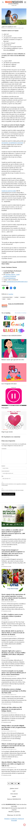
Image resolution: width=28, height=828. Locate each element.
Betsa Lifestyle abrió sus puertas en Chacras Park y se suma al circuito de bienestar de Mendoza (13, 632)
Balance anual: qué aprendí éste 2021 (13, 359)
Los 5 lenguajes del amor (9, 384)
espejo (3, 299)
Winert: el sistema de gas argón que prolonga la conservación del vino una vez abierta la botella (13, 745)
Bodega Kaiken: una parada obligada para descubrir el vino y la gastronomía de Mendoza (14, 727)
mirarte (8, 299)
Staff (14, 791)
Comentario (4, 448)
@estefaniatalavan (10, 278)
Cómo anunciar (14, 793)
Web (2, 476)
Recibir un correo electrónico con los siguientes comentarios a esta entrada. (14, 484)
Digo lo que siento (7, 432)
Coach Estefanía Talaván (7, 297)
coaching (16, 297)
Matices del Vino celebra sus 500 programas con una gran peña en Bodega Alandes (12, 709)
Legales (14, 796)
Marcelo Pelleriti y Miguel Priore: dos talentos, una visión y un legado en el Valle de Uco (13, 764)
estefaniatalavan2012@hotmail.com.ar (16, 281)
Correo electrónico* (5, 471)
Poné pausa (5, 408)
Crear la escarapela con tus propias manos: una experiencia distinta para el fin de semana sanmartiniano (14, 672)
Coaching (10, 294)
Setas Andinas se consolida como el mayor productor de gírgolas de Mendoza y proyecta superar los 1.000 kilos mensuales (13, 532)
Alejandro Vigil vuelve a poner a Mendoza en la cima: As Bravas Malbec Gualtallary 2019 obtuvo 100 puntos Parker (14, 653)
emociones (22, 297)
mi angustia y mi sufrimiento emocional (12, 143)
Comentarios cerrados (7, 546)
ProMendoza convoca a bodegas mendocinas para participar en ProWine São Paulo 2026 (14, 691)
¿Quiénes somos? (14, 788)
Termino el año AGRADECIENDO (12, 335)
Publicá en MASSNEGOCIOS (14, 799)
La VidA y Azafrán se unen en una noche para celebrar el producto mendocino (12, 616)
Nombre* (3, 465)
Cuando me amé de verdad (9, 191)
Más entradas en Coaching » (20, 312)
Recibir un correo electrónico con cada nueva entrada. (13, 490)
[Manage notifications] (24, 825)
